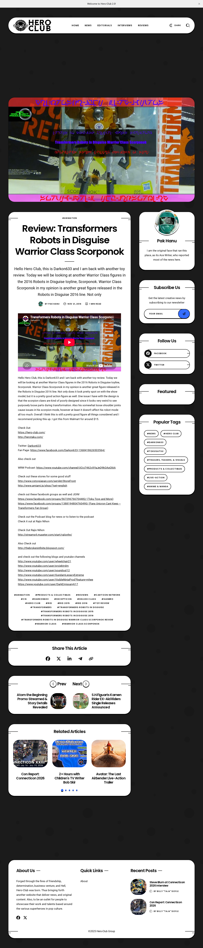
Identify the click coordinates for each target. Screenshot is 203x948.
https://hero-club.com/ (31, 432)
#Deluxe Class (86, 599)
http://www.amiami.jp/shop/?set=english (42, 485)
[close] (199, 3)
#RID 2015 (63, 603)
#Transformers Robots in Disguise (80, 607)
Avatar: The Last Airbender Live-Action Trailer (108, 778)
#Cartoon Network (107, 594)
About (84, 881)
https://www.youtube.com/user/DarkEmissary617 (48, 584)
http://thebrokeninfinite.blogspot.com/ (41, 548)
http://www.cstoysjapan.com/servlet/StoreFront (47, 481)
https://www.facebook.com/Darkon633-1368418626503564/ (67, 450)
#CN (24, 599)
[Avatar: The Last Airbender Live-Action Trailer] (108, 753)
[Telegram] (80, 658)
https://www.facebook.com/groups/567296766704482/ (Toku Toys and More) (65, 499)
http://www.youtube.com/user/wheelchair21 (44, 561)
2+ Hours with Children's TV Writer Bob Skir (69, 778)
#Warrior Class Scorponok (81, 623)
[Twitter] (58, 658)
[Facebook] (48, 658)
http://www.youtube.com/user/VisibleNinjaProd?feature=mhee (55, 579)
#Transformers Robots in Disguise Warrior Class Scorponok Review (67, 619)
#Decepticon (63, 599)
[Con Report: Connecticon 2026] (30, 753)
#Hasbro (107, 599)
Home (75, 25)
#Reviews (82, 594)
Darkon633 (34, 445)
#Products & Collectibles (53, 594)
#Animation (69, 218)
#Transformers (41, 607)
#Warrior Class (45, 623)
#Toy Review (101, 603)
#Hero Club (32, 603)
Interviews (125, 25)
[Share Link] (91, 658)
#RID (49, 603)
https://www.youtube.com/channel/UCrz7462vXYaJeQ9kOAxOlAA (76, 467)
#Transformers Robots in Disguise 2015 (67, 611)
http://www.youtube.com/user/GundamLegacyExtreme (51, 575)
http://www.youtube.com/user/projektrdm (43, 565)
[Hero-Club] (32, 25)
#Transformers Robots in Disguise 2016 (67, 615)
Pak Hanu (54, 304)
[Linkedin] (69, 658)
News (88, 25)
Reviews (143, 25)
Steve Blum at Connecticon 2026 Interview (167, 883)
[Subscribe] (184, 314)
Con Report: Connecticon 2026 (30, 776)
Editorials (104, 25)
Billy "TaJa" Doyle (168, 891)
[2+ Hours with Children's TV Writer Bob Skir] (69, 753)
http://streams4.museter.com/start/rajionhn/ (45, 534)
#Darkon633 (40, 599)
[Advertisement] (101, 65)
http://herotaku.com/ (30, 437)
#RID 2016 (81, 603)
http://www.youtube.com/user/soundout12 (44, 570)
